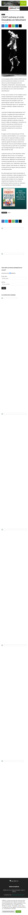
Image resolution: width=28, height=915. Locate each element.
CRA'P (9, 212)
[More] (23, 25)
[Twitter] (6, 25)
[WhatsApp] (13, 25)
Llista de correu (5, 273)
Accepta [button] (18, 911)
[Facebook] (2, 25)
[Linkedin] (16, 25)
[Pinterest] (9, 25)
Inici (2, 12)
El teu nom (4, 276)
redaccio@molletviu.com (18, 895)
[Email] (20, 25)
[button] (2, 9)
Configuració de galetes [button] (8, 911)
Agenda (6, 12)
